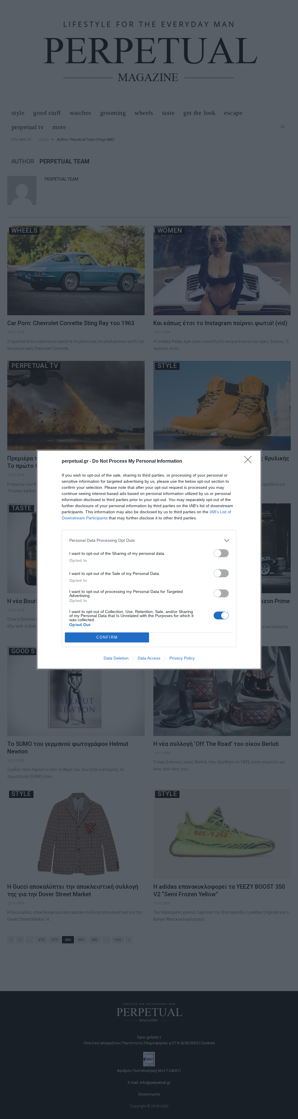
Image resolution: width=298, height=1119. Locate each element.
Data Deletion (116, 658)
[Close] (249, 461)
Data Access (149, 658)
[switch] (221, 553)
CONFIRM (107, 637)
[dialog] (149, 559)
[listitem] (149, 540)
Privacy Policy (182, 658)
